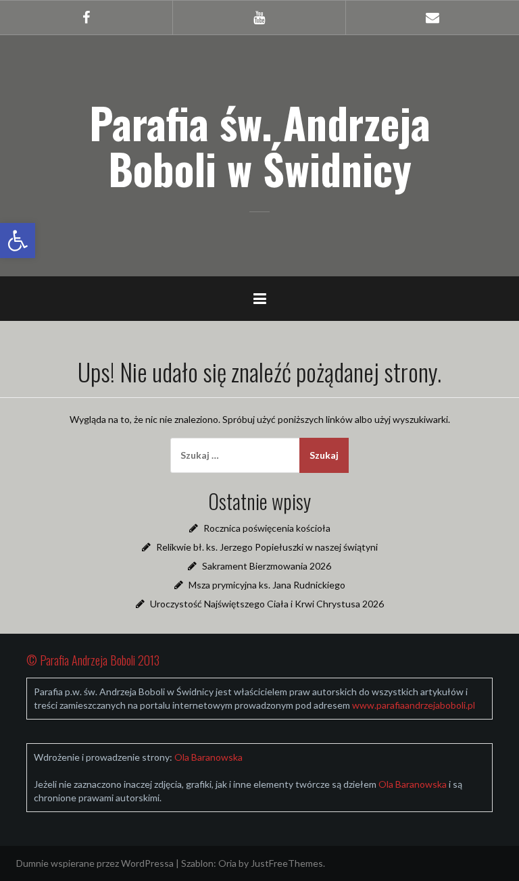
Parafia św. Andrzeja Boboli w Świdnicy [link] (259, 145)
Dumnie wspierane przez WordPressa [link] (95, 863)
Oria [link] (227, 863)
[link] (17, 240)
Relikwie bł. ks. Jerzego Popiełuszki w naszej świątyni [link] (267, 547)
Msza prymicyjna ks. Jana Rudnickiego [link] (267, 584)
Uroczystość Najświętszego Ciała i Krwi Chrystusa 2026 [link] (267, 603)
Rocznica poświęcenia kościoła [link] (266, 528)
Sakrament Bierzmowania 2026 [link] (266, 566)
